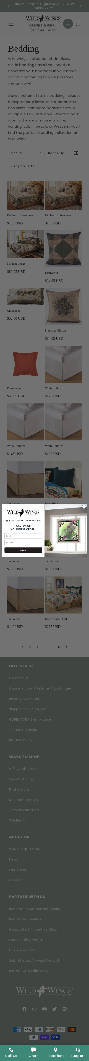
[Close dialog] (84, 506)
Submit (23, 550)
